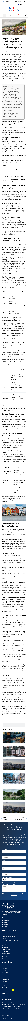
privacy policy (20, 893)
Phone (3, 866)
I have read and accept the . (14, 893)
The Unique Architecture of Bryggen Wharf (12, 92)
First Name (5, 849)
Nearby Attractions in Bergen (10, 109)
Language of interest (7, 877)
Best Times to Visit (8, 110)
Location (4, 872)
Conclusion (5, 118)
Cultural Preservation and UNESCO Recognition (13, 103)
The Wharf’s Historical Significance (11, 91)
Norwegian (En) (6, 51)
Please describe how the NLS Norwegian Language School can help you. (12, 883)
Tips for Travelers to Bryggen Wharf (10, 116)
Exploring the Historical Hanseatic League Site (12, 97)
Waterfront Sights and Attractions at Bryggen (12, 101)
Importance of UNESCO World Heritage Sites (13, 104)
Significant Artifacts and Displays (11, 100)
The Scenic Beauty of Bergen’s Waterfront (12, 107)
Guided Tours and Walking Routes (11, 113)
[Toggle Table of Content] (21, 86)
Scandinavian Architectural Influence (12, 95)
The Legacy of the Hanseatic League (11, 89)
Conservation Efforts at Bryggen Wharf (12, 106)
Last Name (4, 855)
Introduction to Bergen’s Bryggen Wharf (11, 88)
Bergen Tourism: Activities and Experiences (12, 112)
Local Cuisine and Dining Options (11, 114)
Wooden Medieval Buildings (10, 94)
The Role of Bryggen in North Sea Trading (12, 98)
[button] (4, 15)
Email (3, 860)
